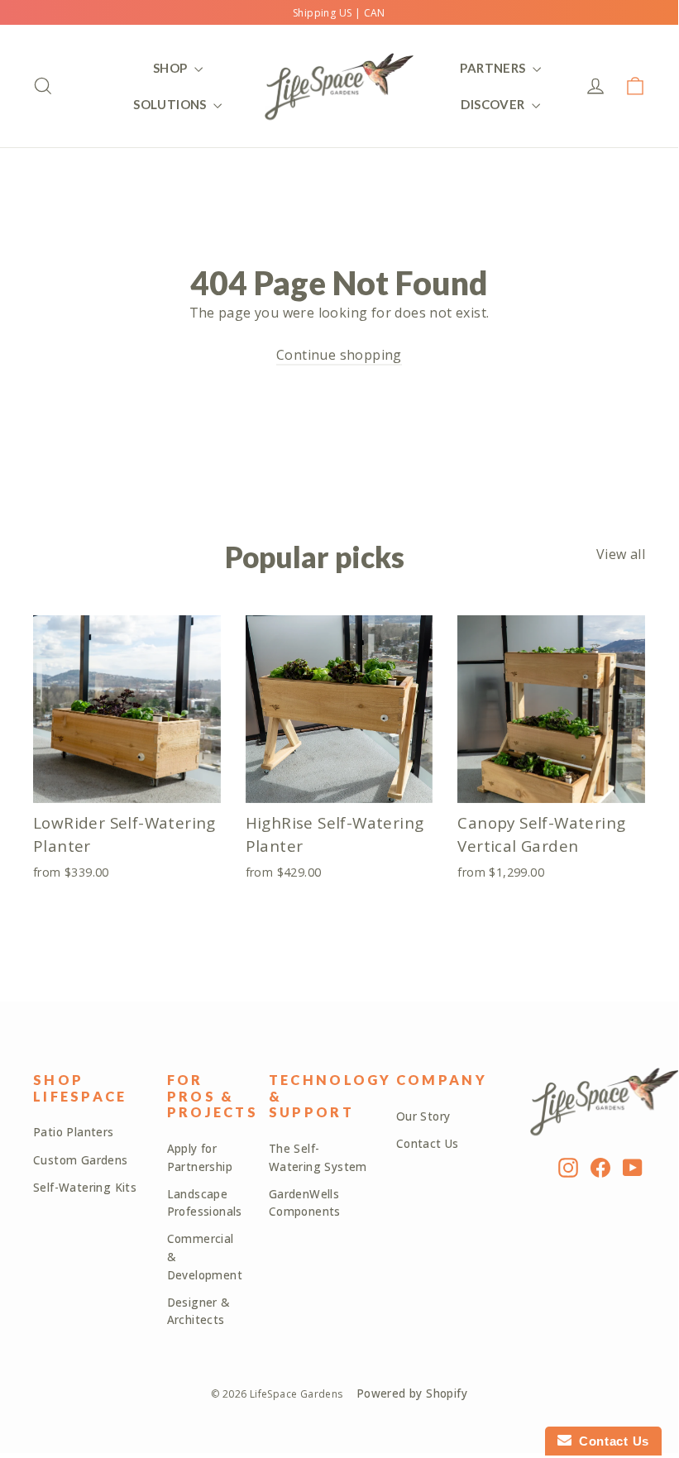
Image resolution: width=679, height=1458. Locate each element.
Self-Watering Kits (84, 1187)
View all (620, 554)
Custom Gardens (80, 1160)
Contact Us (427, 1143)
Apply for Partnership (199, 1157)
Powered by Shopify (411, 1393)
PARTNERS (494, 67)
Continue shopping (339, 355)
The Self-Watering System (318, 1157)
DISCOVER (494, 104)
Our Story (423, 1116)
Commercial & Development (204, 1256)
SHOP (171, 67)
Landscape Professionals (204, 1203)
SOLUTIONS (171, 104)
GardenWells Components (305, 1203)
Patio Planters (73, 1132)
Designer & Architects (198, 1311)
